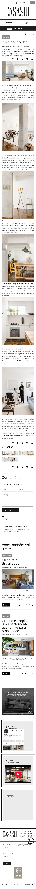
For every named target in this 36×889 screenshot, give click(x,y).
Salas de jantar (8, 529)
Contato (5, 847)
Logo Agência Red (33, 884)
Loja (19, 847)
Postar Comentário (10, 510)
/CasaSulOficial (12, 797)
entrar (9, 23)
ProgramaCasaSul (13, 762)
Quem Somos (7, 844)
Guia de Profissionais (24, 844)
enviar (7, 863)
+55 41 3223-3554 (25, 831)
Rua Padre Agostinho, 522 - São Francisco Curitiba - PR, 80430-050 (26, 836)
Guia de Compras (23, 846)
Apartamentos (8, 527)
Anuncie (5, 846)
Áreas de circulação (21, 527)
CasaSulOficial (12, 728)
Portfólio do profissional (11, 531)
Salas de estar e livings (22, 529)
